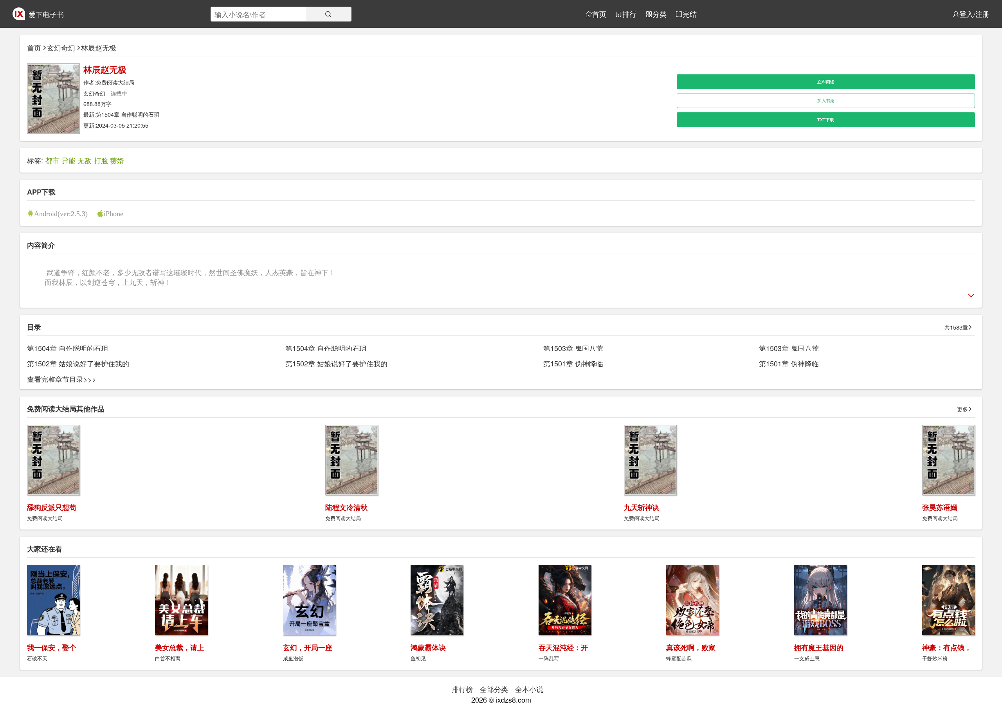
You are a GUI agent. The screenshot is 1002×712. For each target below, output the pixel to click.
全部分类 (494, 689)
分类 (659, 14)
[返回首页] (19, 17)
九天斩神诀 (641, 507)
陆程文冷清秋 (346, 507)
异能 (68, 160)
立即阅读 (825, 82)
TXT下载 (825, 120)
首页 (599, 14)
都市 (52, 160)
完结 (690, 14)
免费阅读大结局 (115, 82)
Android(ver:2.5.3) (61, 213)
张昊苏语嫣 (939, 507)
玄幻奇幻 (61, 47)
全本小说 (529, 689)
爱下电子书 (46, 14)
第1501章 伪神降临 (573, 363)
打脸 (101, 160)
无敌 (84, 160)
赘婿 (117, 160)
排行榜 (462, 689)
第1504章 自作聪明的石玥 (127, 114)
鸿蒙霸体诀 (428, 647)
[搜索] (328, 14)
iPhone (113, 213)
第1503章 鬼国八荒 (573, 348)
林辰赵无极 (98, 47)
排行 (629, 14)
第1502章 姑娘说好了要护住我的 (78, 363)
